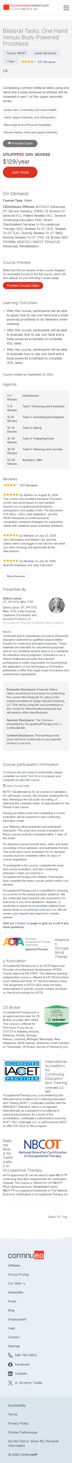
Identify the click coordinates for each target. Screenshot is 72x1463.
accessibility (10, 894)
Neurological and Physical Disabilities (27, 124)
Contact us (22, 923)
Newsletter (16, 1292)
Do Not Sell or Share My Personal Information (33, 1443)
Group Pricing (18, 1274)
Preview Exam (22, 143)
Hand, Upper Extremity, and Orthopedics (29, 117)
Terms (12, 1414)
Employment (17, 1319)
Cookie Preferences (22, 1432)
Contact (13, 1337)
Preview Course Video (23, 285)
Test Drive (34, 776)
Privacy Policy (18, 1423)
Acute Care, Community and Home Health (30, 110)
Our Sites (15, 1283)
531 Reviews (46, 62)
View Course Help (17, 785)
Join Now (20, 172)
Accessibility (17, 1405)
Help (11, 1328)
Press (12, 1301)
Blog (11, 1310)
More (7, 632)
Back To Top (57, 1217)
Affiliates (14, 1265)
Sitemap (14, 1346)
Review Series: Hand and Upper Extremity (30, 132)
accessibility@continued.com (38, 909)
